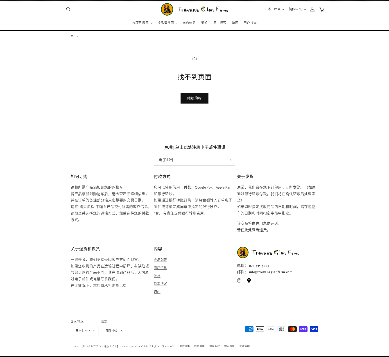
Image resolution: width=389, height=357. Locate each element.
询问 (157, 291)
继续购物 (194, 98)
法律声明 (244, 346)
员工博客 (160, 283)
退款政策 (184, 346)
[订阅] (230, 160)
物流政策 (229, 346)
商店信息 (160, 267)
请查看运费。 (254, 230)
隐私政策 (199, 346)
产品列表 (160, 260)
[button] (68, 9)
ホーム (75, 36)
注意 (157, 275)
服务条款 (214, 346)
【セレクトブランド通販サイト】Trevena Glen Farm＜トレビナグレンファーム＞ (127, 346)
